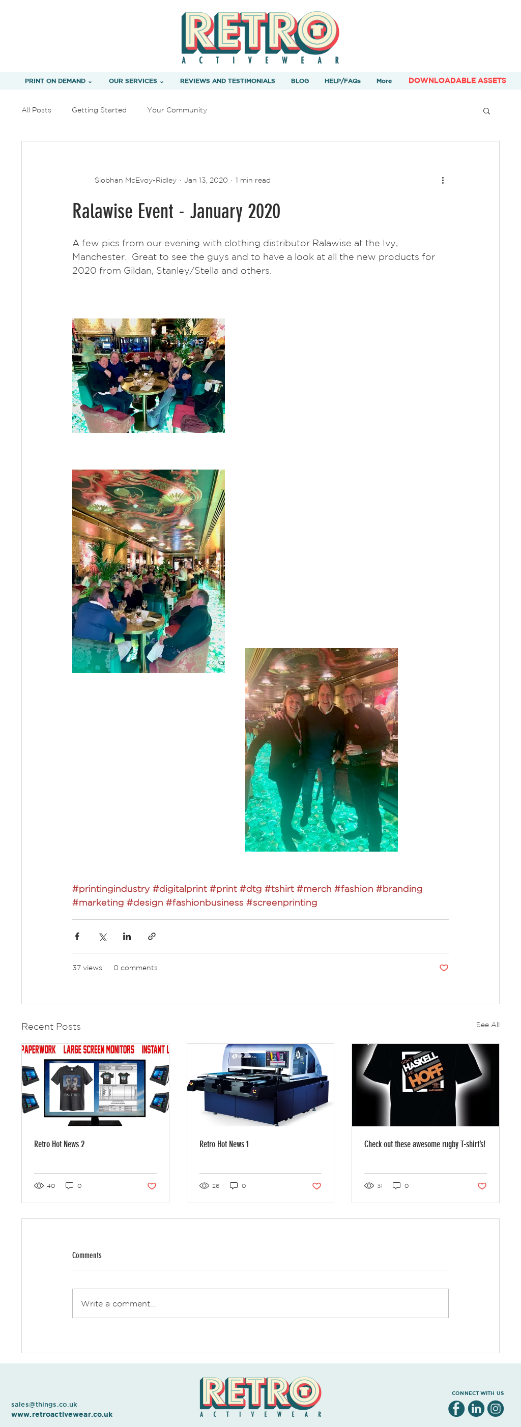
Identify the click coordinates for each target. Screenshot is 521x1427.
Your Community (177, 110)
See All (488, 1025)
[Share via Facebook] (77, 936)
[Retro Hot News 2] (95, 1085)
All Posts (36, 110)
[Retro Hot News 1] (260, 1085)
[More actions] (443, 180)
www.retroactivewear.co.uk (62, 1414)
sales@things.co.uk (44, 1404)
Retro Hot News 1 (224, 1144)
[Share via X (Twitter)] (102, 936)
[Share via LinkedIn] (127, 936)
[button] (59, 80)
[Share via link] (152, 936)
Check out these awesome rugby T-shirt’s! (424, 1144)
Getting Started (99, 110)
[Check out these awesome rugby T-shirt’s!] (425, 1085)
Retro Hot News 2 (59, 1144)
